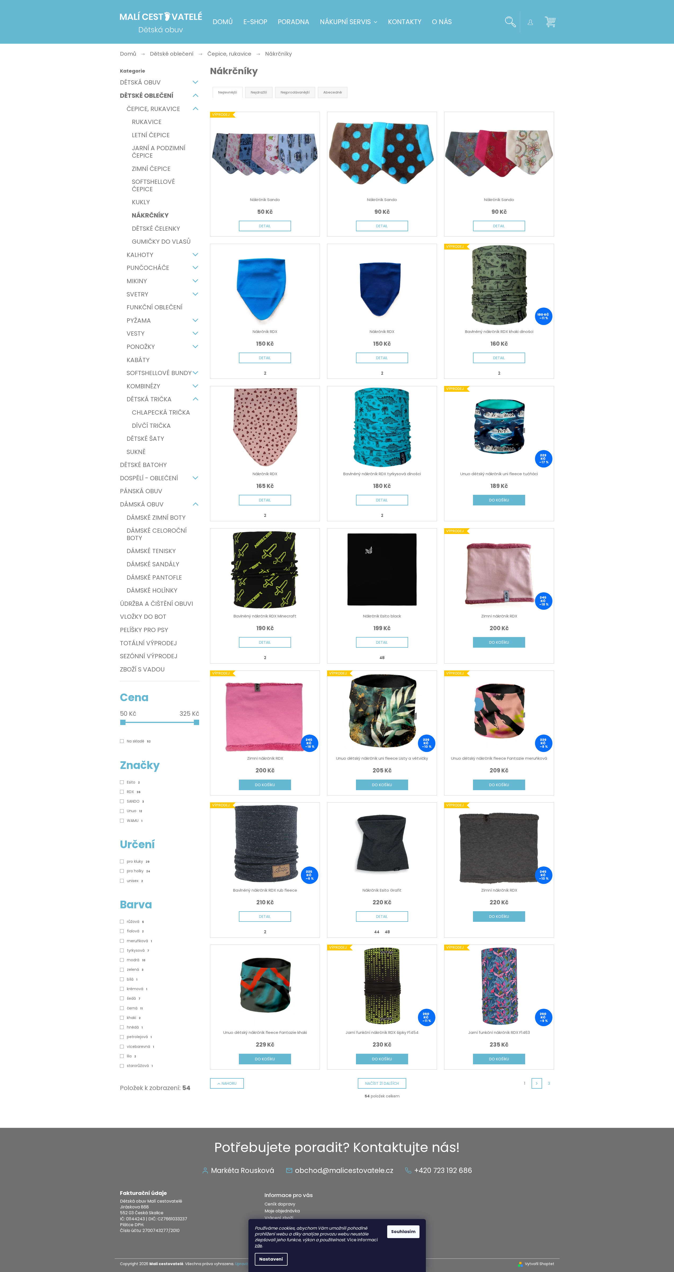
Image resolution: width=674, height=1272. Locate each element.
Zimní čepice (151, 168)
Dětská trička (149, 399)
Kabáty (138, 360)
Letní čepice (151, 135)
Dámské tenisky (151, 551)
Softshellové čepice (153, 185)
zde (258, 1246)
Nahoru (229, 1083)
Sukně (136, 452)
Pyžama (139, 320)
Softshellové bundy (159, 373)
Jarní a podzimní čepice (158, 152)
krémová (137, 988)
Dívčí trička (151, 425)
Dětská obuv (140, 82)
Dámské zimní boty (156, 517)
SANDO (135, 801)
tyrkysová (138, 950)
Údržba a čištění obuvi (156, 603)
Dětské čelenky (156, 228)
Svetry (137, 294)
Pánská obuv (141, 491)
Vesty (136, 333)
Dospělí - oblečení (149, 478)
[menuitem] (222, 22)
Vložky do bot (143, 616)
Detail (265, 226)
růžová (135, 921)
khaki (134, 1017)
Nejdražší (259, 92)
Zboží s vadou (142, 669)
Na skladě (139, 741)
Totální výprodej (148, 643)
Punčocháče (148, 268)
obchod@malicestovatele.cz (344, 1170)
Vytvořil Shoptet (539, 1263)
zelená (135, 969)
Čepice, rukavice (153, 109)
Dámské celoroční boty (157, 534)
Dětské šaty (145, 438)
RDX (133, 791)
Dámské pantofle (154, 577)
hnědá (135, 1027)
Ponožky (141, 347)
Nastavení (271, 1259)
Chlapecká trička (161, 412)
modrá (136, 960)
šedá (133, 998)
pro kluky (138, 861)
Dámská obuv (142, 504)
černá (135, 1008)
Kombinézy (143, 386)
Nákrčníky (150, 215)
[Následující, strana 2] (537, 1083)
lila (131, 1056)
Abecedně (332, 92)
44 (377, 932)
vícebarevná (140, 1046)
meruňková (139, 941)
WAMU (134, 820)
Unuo (134, 810)
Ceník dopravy (280, 1204)
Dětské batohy (143, 465)
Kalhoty (140, 255)
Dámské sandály (153, 564)
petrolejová (139, 1036)
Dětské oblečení (146, 95)
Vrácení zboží (279, 1218)
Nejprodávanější (295, 92)
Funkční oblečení (154, 307)
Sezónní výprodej (148, 656)
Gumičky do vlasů (161, 241)
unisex (135, 880)
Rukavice (147, 122)
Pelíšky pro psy (144, 630)
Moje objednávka (282, 1211)
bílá (132, 979)
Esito (133, 782)
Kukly (141, 202)
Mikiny (137, 281)
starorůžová (140, 1065)
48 (382, 657)
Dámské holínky (152, 590)
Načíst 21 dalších (382, 1083)
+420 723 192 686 (443, 1170)
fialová (135, 931)
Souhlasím (403, 1232)
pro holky (138, 871)
